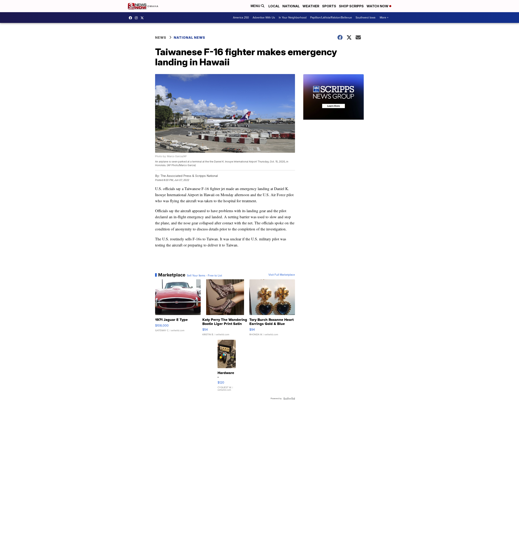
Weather (310, 6)
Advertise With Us (264, 17)
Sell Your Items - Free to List (204, 275)
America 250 (241, 17)
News (160, 37)
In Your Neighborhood (293, 17)
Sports (329, 6)
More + (384, 17)
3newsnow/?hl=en (137, 17)
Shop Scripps (351, 6)
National (291, 6)
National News (189, 37)
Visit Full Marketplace (281, 274)
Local (274, 6)
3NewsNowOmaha (143, 17)
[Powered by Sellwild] (289, 398)
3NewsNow (131, 17)
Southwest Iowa (365, 17)
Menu (256, 6)
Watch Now (378, 6)
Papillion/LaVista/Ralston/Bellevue (331, 17)
